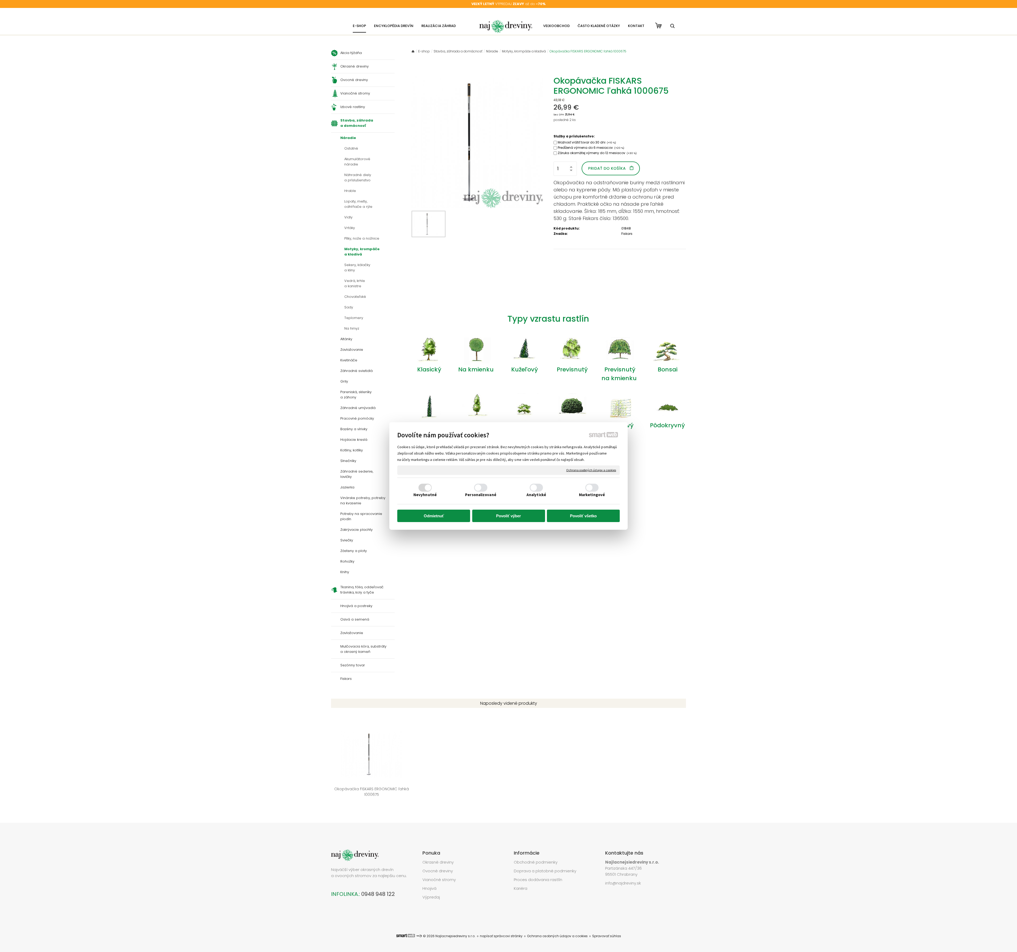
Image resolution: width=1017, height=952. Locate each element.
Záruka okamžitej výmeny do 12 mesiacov (597, 153)
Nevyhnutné (425, 494)
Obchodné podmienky (535, 862)
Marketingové (592, 494)
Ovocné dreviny (437, 871)
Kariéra (520, 888)
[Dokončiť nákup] (658, 25)
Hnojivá (429, 888)
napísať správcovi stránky (501, 936)
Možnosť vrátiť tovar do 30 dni (587, 142)
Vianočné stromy (439, 879)
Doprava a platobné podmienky (545, 871)
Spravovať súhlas (606, 936)
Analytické (536, 494)
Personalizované (480, 494)
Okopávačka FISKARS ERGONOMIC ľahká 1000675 (372, 791)
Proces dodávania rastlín (538, 879)
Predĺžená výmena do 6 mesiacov (591, 147)
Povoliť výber (508, 516)
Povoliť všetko (583, 516)
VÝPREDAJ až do (508, 3)
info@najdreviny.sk (623, 883)
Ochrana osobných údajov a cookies (591, 470)
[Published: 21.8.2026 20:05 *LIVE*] (419, 936)
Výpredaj (431, 897)
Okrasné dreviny (438, 862)
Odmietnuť (434, 516)
